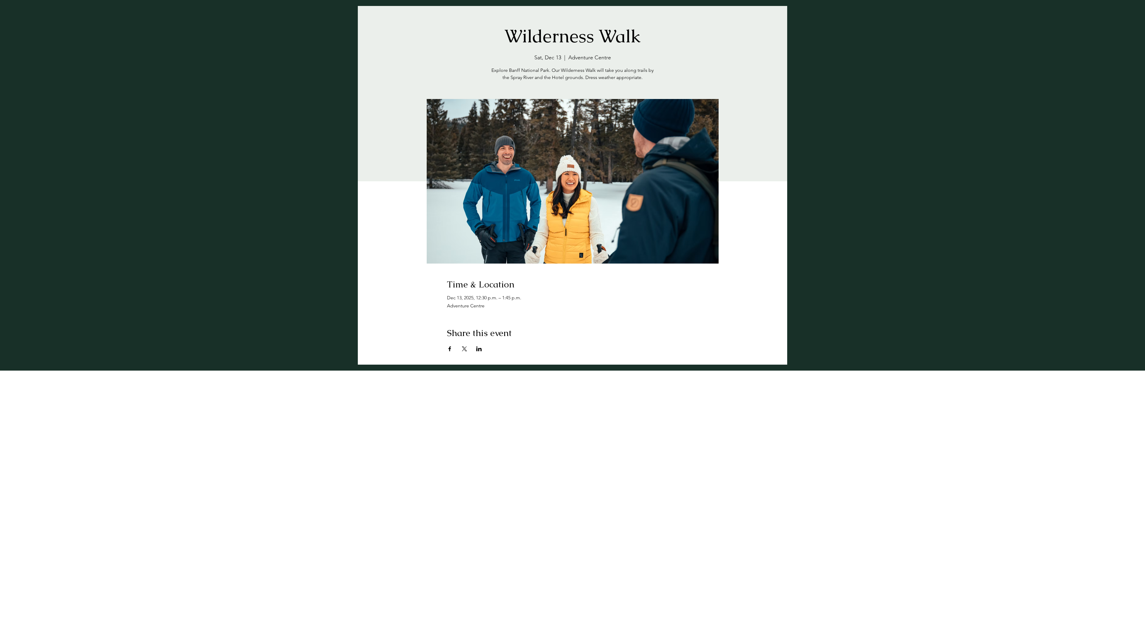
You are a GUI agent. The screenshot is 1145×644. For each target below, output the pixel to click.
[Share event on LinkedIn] (479, 348)
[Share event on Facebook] (450, 348)
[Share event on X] (464, 348)
